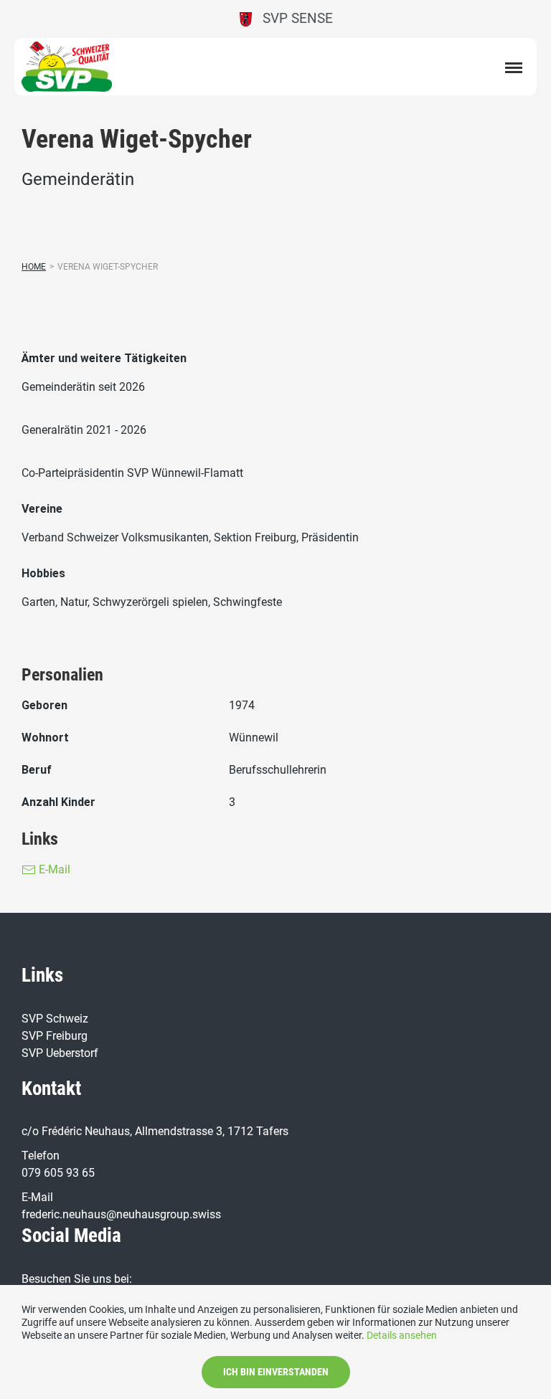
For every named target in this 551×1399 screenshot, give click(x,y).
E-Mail (53, 869)
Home (34, 267)
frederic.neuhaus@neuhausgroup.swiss (121, 1214)
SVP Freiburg (55, 1036)
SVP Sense (292, 18)
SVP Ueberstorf (60, 1053)
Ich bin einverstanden (276, 1371)
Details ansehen (402, 1335)
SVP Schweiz (56, 1018)
